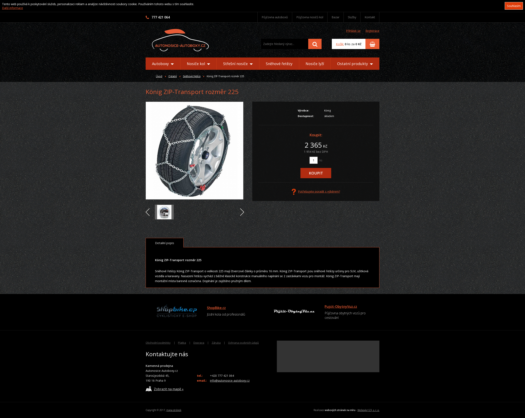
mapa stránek (173, 410)
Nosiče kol (196, 63)
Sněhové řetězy (279, 63)
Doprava (198, 343)
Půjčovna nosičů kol (309, 17)
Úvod (159, 76)
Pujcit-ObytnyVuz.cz (341, 306)
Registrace (372, 31)
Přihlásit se (353, 31)
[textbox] (284, 44)
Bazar (335, 17)
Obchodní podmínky (158, 343)
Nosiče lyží (315, 63)
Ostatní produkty (353, 63)
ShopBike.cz (216, 307)
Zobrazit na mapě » (169, 389)
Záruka (216, 343)
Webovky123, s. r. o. (368, 410)
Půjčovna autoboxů (275, 17)
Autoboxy (161, 63)
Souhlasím (514, 6)
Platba (182, 343)
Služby (352, 17)
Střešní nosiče (236, 63)
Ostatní (172, 76)
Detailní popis (164, 243)
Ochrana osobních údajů (243, 343)
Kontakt (370, 17)
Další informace (12, 8)
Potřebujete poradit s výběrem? (319, 191)
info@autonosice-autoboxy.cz (230, 380)
